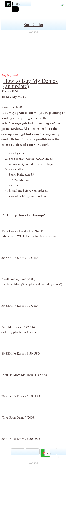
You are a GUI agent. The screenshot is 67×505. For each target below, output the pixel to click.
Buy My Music (10, 75)
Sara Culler (33, 24)
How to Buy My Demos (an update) (30, 83)
